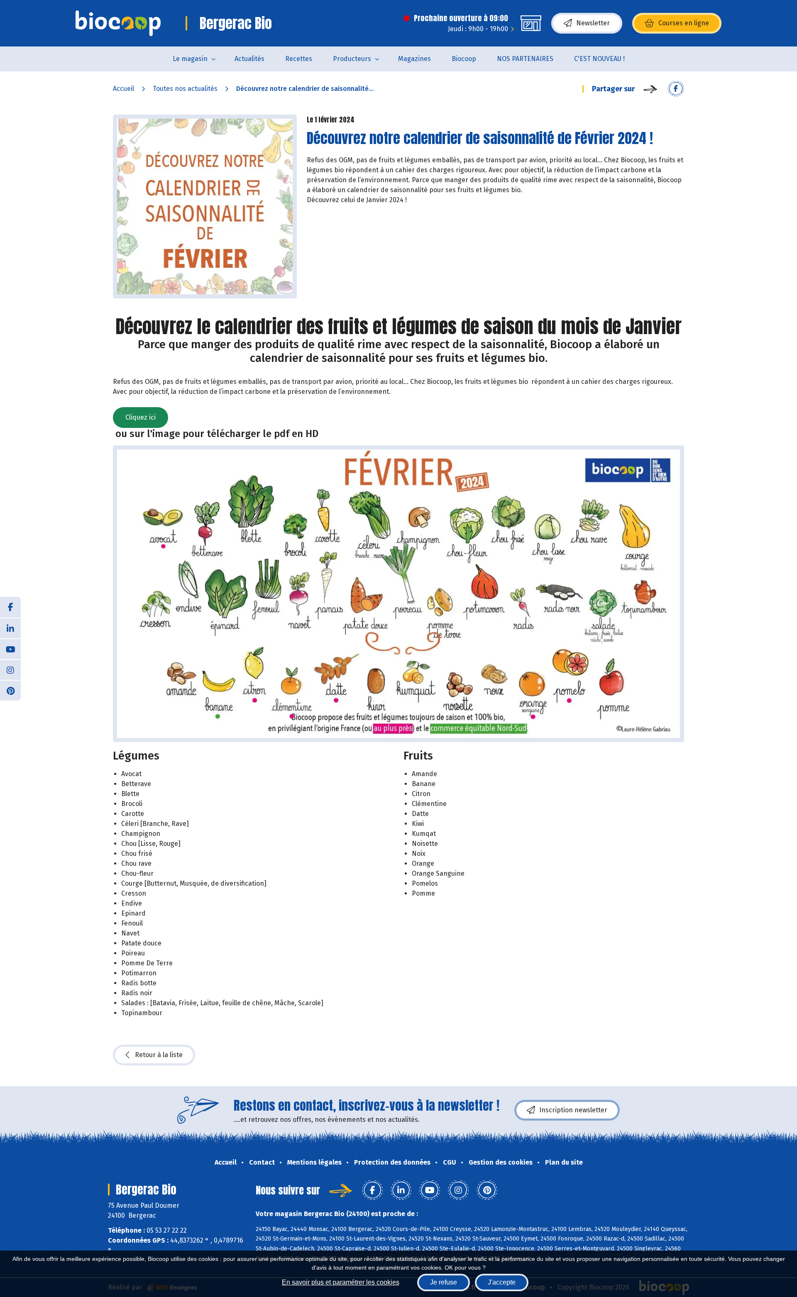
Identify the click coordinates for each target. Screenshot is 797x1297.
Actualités (249, 59)
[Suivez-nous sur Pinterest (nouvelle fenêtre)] (10, 690)
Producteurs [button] (352, 59)
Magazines (414, 59)
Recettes (298, 59)
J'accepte (502, 1282)
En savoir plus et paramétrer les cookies (340, 1282)
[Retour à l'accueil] (118, 23)
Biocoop (464, 59)
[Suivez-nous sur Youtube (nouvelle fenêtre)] (10, 648)
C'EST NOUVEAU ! (599, 59)
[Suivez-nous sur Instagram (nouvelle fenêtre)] (10, 669)
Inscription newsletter (573, 1110)
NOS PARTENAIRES (525, 59)
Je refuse (443, 1282)
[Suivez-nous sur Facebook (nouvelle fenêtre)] (10, 607)
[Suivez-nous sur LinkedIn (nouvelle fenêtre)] (10, 628)
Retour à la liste (159, 1055)
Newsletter (593, 23)
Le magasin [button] (190, 59)
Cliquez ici (140, 417)
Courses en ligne (683, 23)
